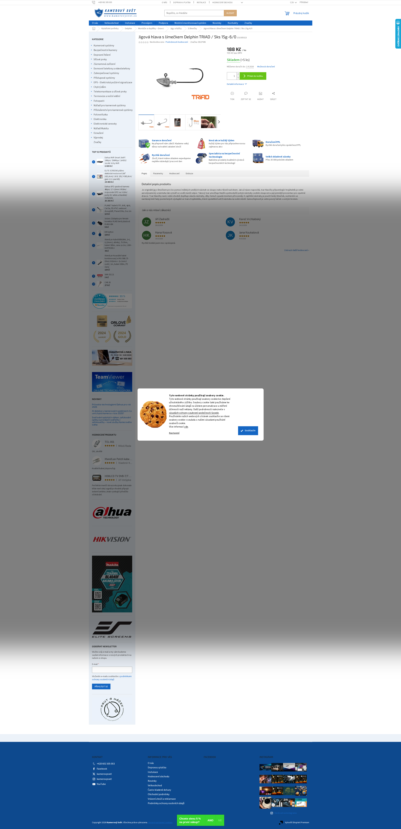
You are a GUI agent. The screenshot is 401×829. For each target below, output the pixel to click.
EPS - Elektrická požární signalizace (113, 82)
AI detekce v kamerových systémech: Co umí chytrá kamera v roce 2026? (112, 412)
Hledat (230, 13)
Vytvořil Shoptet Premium (297, 822)
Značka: (198, 42)
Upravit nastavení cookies (160, 822)
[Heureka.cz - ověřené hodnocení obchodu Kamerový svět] (112, 301)
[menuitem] (95, 23)
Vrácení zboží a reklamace (162, 799)
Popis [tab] (144, 173)
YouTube (101, 784)
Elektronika (100, 119)
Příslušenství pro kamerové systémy (113, 110)
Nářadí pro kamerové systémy (110, 105)
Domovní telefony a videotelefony (112, 68)
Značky (97, 142)
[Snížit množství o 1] (238, 78)
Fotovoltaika (101, 114)
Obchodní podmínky (158, 794)
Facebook (102, 769)
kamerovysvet (104, 774)
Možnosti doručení (266, 66)
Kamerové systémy (104, 45)
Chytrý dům (100, 87)
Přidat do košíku (255, 76)
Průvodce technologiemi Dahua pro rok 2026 (111, 405)
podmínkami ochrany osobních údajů (112, 678)
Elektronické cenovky (105, 123)
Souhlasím (250, 430)
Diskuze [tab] (189, 173)
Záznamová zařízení (104, 64)
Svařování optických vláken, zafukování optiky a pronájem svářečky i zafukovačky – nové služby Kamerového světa (112, 421)
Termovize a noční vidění (107, 96)
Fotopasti (99, 101)
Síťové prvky (100, 59)
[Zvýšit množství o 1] (238, 74)
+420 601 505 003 (106, 763)
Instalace (201, 2)
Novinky (152, 781)
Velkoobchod (155, 785)
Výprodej (98, 137)
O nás (164, 2)
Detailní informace (235, 84)
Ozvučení (98, 133)
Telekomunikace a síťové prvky (110, 91)
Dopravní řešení (102, 55)
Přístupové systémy (104, 78)
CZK (292, 2)
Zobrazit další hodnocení (296, 250)
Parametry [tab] (158, 173)
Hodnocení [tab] (174, 173)
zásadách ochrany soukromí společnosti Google (194, 413)
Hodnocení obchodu (222, 2)
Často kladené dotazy (159, 790)
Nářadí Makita (101, 128)
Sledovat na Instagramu (285, 813)
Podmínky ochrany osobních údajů (166, 803)
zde (186, 426)
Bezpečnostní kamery (105, 50)
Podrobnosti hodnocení (177, 42)
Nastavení (174, 433)
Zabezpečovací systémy (106, 73)
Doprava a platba (181, 2)
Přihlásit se (101, 686)
